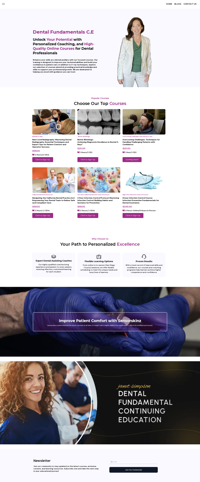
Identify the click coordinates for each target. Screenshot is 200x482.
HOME (169, 4)
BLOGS (177, 4)
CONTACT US (190, 4)
